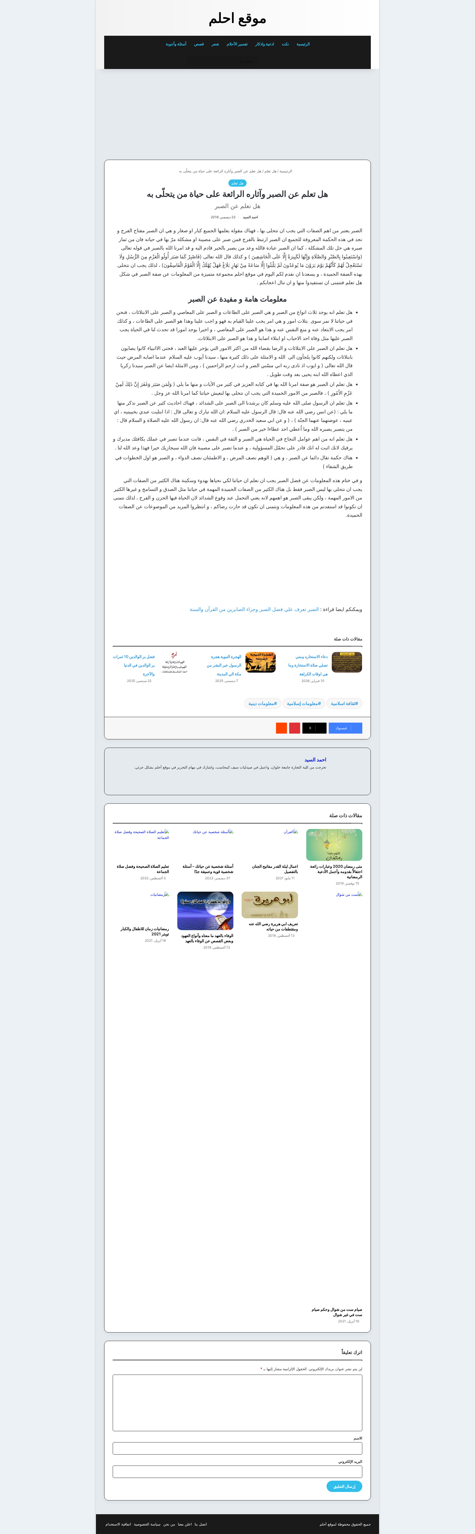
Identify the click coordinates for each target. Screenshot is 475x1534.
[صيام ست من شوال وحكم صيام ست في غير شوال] (334, 1098)
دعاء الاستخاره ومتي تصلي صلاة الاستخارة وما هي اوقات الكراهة (308, 665)
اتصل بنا (201, 1524)
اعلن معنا (185, 1524)
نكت (285, 44)
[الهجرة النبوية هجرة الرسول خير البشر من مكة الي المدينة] (260, 662)
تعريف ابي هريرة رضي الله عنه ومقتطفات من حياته (273, 926)
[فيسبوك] (316, 776)
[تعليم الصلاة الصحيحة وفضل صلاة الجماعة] (141, 845)
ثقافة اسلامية (343, 703)
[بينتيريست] (294, 728)
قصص (199, 44)
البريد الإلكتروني (350, 1461)
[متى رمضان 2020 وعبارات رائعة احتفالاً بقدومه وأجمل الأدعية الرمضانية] (334, 845)
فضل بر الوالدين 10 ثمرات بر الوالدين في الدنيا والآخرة (134, 665)
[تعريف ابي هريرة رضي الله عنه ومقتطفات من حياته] (270, 905)
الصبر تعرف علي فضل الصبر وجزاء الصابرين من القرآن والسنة (254, 609)
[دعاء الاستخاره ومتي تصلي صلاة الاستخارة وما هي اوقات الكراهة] (347, 662)
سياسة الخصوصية (147, 1524)
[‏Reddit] (281, 728)
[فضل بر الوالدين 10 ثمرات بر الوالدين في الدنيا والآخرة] (174, 662)
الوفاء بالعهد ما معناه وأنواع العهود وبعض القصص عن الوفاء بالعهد (207, 938)
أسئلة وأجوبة (176, 44)
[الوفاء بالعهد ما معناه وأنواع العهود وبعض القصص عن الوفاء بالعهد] (205, 911)
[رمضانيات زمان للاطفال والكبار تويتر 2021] (141, 907)
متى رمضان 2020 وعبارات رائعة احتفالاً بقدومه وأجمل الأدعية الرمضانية (336, 871)
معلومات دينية (261, 703)
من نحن (169, 1524)
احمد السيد (250, 217)
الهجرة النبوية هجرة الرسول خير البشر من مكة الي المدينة (224, 665)
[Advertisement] (333, 112)
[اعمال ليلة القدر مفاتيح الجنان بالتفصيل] (270, 845)
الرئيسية (304, 44)
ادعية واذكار (264, 44)
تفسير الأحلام (237, 44)
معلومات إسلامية (302, 703)
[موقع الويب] (323, 776)
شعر (215, 44)
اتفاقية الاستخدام (118, 1524)
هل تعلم (270, 171)
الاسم (358, 1438)
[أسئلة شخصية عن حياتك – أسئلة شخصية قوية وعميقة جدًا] (205, 845)
